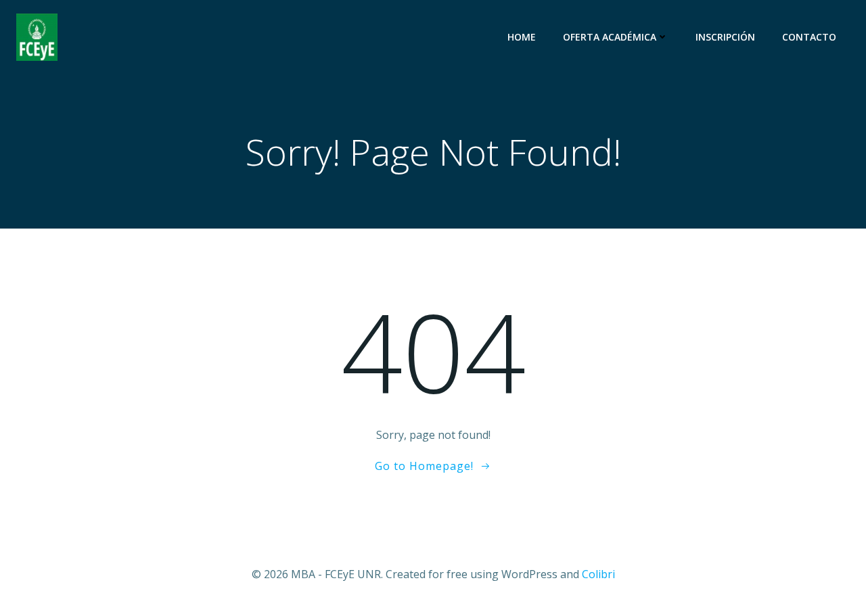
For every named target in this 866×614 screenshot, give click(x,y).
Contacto (809, 36)
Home (521, 36)
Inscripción (725, 36)
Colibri (598, 574)
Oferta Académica (609, 36)
